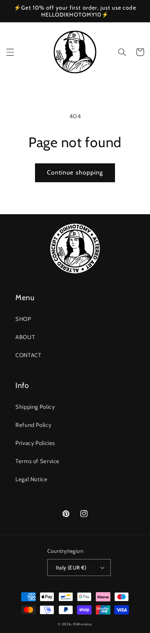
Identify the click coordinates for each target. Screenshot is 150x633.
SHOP (23, 319)
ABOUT (25, 337)
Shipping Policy (35, 406)
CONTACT (28, 355)
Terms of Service (37, 461)
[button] (10, 52)
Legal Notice (31, 479)
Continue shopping (75, 172)
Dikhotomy (82, 624)
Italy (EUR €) (71, 567)
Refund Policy (33, 424)
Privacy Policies (35, 443)
